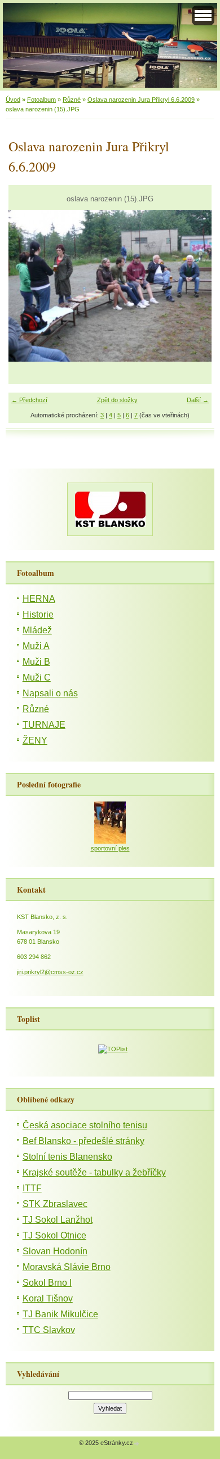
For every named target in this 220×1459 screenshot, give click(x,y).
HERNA (39, 599)
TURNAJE (44, 724)
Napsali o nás (50, 693)
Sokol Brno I (47, 1282)
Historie (38, 614)
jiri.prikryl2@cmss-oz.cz (50, 972)
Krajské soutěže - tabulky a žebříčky (94, 1172)
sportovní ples (110, 848)
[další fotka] (193, 286)
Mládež (37, 630)
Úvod (13, 99)
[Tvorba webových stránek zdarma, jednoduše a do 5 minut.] (137, 1443)
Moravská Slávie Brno (67, 1267)
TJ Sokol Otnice (54, 1235)
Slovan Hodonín (55, 1251)
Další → (198, 400)
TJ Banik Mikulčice (60, 1314)
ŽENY (35, 740)
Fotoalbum (41, 99)
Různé (72, 99)
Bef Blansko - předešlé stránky (83, 1141)
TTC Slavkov (49, 1330)
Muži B (36, 662)
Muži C (37, 677)
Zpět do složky (117, 400)
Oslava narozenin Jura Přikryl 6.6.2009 (141, 99)
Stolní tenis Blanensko (67, 1156)
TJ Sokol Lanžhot (58, 1219)
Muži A (36, 646)
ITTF (32, 1188)
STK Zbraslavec (55, 1204)
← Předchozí (29, 400)
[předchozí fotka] (26, 286)
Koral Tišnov (48, 1298)
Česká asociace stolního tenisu (85, 1125)
